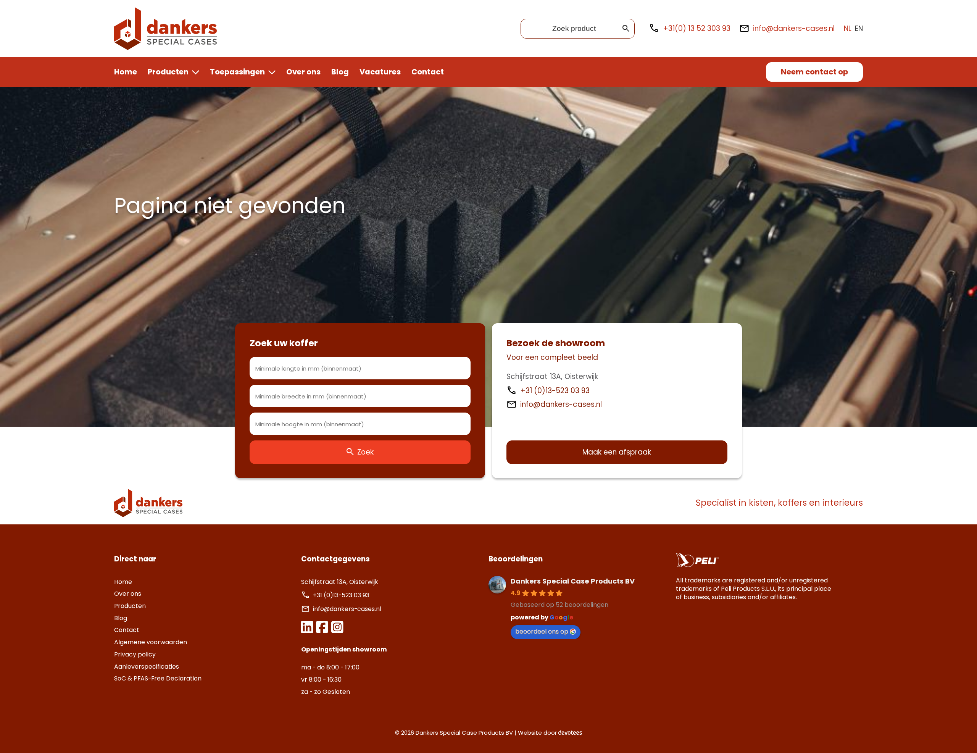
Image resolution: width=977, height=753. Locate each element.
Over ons (303, 71)
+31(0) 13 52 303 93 (696, 28)
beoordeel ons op (541, 631)
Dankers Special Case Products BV (573, 581)
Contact (427, 71)
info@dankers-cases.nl (794, 28)
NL (847, 28)
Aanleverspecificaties (146, 666)
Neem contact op (814, 71)
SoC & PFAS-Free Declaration (158, 678)
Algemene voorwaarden (150, 642)
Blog (340, 71)
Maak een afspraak (616, 452)
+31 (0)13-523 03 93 (556, 390)
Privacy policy (135, 654)
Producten (168, 71)
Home (125, 71)
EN (859, 28)
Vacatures (380, 71)
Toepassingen (237, 71)
